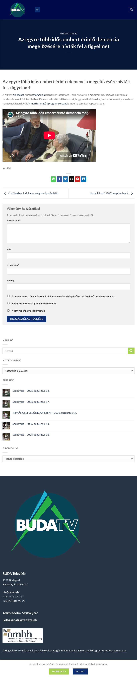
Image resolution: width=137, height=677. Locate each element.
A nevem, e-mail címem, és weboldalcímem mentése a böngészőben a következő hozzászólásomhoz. (63, 296)
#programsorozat (57, 103)
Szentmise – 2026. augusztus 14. (31, 423)
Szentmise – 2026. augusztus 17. (31, 401)
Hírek (73, 33)
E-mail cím (13, 264)
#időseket (18, 94)
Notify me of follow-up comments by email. (34, 303)
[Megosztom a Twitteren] (65, 179)
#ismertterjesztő (36, 103)
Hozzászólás (14, 220)
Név (9, 249)
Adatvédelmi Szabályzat (20, 613)
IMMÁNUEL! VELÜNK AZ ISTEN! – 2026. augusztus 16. (45, 412)
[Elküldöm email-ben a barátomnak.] (71, 179)
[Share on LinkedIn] (83, 179)
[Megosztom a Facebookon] (59, 179)
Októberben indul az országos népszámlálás (33, 193)
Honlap (10, 280)
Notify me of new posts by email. (28, 310)
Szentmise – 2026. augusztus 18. (31, 390)
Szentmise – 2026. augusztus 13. (31, 434)
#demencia (38, 94)
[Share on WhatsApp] (53, 179)
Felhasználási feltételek (20, 620)
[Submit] (131, 351)
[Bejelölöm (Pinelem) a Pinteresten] (77, 179)
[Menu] (37, 10)
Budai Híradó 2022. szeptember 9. (109, 193)
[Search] (131, 9)
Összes (64, 33)
